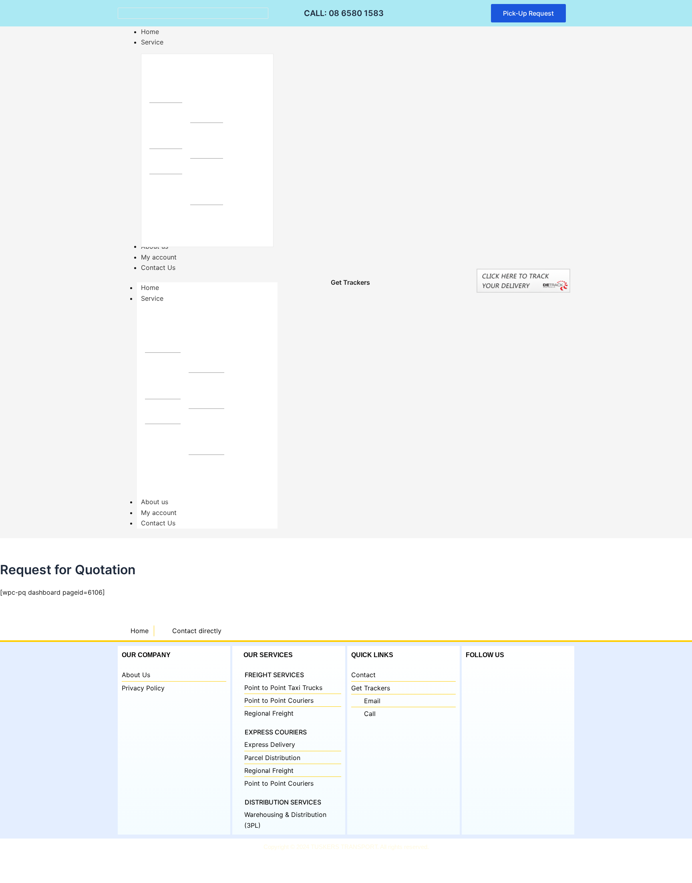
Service (152, 298)
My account (159, 513)
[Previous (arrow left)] (12, 877)
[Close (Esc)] (90, 863)
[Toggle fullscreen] (38, 863)
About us (154, 502)
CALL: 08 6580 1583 (344, 13)
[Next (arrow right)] (38, 877)
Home (150, 288)
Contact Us (158, 523)
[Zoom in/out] (12, 863)
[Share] (64, 863)
